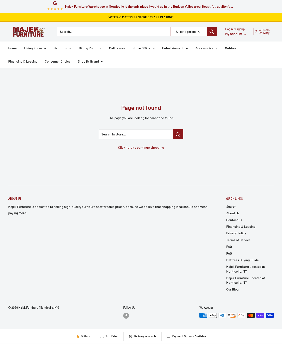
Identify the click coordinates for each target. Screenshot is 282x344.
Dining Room (88, 48)
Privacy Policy (236, 233)
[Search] (212, 31)
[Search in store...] (178, 134)
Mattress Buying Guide (242, 260)
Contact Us (234, 220)
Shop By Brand (88, 61)
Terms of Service (238, 240)
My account (234, 34)
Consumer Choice (58, 61)
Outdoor (231, 48)
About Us (232, 213)
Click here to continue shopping (141, 147)
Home (12, 48)
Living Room (33, 48)
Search (231, 206)
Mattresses (117, 48)
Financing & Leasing (23, 61)
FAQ (229, 246)
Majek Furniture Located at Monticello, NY (245, 269)
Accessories (204, 48)
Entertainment (173, 48)
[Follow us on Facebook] (126, 316)
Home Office (141, 48)
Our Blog (232, 289)
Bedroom (60, 48)
